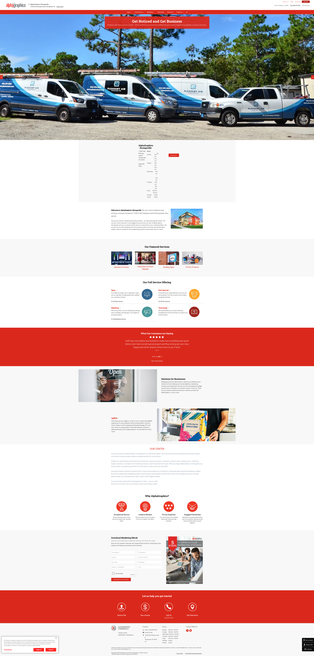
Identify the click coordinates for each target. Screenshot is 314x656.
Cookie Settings (8, 649)
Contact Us (298, 1)
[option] (157, 77)
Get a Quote (309, 640)
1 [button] (153, 356)
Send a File (309, 645)
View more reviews (157, 361)
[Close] (56, 638)
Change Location (122, 633)
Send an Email (148, 632)
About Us (285, 1)
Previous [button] (1, 77)
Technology (160, 12)
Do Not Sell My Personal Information (193, 653)
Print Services (139, 12)
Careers (309, 649)
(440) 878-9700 (296, 5)
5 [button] (161, 356)
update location (59, 6)
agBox (114, 418)
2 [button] (155, 356)
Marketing (150, 12)
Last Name (140, 550)
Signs (128, 12)
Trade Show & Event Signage (145, 267)
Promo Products (192, 267)
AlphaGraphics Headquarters (126, 635)
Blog (292, 1)
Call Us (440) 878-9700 (151, 630)
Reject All (38, 649)
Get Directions (192, 615)
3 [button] (157, 356)
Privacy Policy (180, 653)
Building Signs (168, 267)
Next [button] (312, 77)
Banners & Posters (121, 267)
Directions (307, 5)
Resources (170, 12)
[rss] (190, 630)
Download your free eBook (121, 579)
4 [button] (159, 356)
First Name (114, 550)
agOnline (305, 1)
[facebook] (187, 630)
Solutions (179, 12)
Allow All (51, 649)
